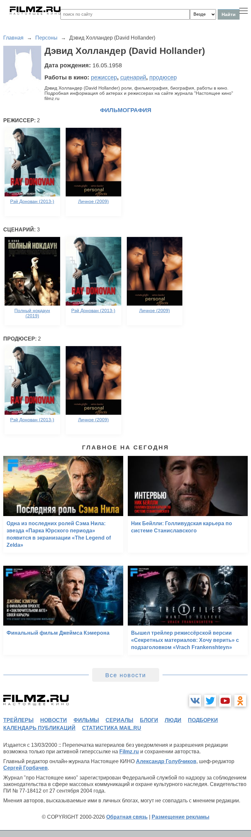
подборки (203, 720)
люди (173, 720)
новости (53, 720)
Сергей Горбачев (25, 768)
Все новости (125, 675)
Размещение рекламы (180, 817)
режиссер (104, 77)
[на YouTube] (225, 701)
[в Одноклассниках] (240, 701)
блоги (149, 720)
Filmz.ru (129, 751)
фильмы (86, 720)
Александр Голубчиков (166, 761)
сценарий (133, 77)
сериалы (119, 720)
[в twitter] (210, 701)
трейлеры (18, 720)
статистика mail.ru (111, 728)
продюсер (163, 77)
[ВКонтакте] (195, 701)
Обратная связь (127, 817)
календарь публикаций (39, 728)
